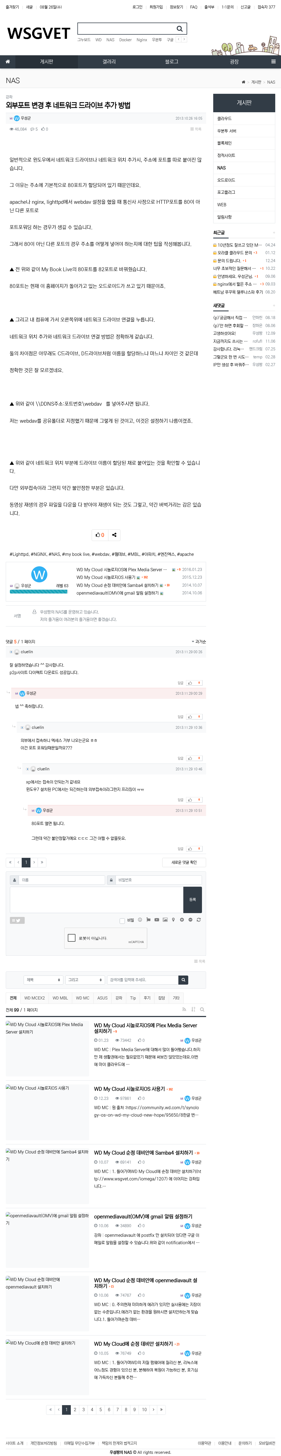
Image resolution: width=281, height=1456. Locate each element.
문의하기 (245, 1443)
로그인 (137, 7)
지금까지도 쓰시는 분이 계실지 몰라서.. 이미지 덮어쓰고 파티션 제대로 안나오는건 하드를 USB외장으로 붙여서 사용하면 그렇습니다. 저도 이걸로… (232, 341)
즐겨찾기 (12, 7)
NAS (110, 40)
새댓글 (219, 305)
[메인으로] (7, 61)
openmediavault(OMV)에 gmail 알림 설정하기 (118, 593)
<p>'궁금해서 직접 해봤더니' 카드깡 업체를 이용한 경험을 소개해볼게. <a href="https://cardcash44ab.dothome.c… (232, 317)
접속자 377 (266, 7)
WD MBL (60, 998)
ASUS (102, 998)
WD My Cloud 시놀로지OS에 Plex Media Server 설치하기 (124, 569)
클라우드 (224, 118)
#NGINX (38, 554)
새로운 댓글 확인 (184, 862)
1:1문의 (227, 7)
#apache (185, 554)
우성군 (25, 118)
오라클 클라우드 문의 (234, 253)
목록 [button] (197, 129)
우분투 (157, 40)
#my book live (75, 554)
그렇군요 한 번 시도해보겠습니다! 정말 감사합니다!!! (232, 357)
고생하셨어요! (224, 333)
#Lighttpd (19, 554)
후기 (147, 998)
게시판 (256, 82)
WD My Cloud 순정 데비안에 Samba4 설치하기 (117, 585)
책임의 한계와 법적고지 (119, 1443)
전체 (13, 998)
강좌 (119, 998)
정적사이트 (226, 155)
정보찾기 (176, 7)
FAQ (193, 7)
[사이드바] (273, 61)
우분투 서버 (226, 131)
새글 (29, 7)
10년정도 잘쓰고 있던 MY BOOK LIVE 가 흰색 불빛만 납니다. (240, 245)
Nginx (142, 40)
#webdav (100, 554)
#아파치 (148, 554)
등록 (192, 899)
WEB (221, 204)
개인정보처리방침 (43, 1443)
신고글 (246, 7)
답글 (180, 683)
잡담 (161, 998)
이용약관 (204, 1443)
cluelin (26, 652)
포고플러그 (226, 192)
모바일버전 (267, 1443)
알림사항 (224, 217)
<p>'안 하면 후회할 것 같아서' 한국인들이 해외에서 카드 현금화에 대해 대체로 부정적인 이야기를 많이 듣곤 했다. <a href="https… (232, 325)
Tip (133, 998)
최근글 (219, 232)
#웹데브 (118, 554)
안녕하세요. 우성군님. (235, 276)
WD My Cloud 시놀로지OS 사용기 (106, 577)
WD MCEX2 (34, 998)
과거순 (200, 641)
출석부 (209, 7)
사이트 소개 (14, 1443)
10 (144, 1409)
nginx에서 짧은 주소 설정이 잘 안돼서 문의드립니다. (237, 284)
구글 (170, 40)
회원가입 (156, 7)
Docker (125, 40)
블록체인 (224, 143)
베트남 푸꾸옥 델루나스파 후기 (238, 292)
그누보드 (84, 40)
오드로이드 (226, 180)
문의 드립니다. (229, 261)
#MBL (133, 554)
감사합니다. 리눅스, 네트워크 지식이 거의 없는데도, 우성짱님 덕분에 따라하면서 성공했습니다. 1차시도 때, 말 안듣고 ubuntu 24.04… (230, 349)
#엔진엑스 (166, 554)
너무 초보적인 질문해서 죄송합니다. (235, 268)
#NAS (54, 554)
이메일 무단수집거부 (79, 1443)
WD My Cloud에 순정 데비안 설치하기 (134, 1344)
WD (98, 40)
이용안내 (224, 1443)
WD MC (82, 998)
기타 (176, 998)
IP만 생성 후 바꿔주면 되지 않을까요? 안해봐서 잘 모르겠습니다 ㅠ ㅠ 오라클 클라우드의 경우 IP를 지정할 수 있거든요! (232, 364)
